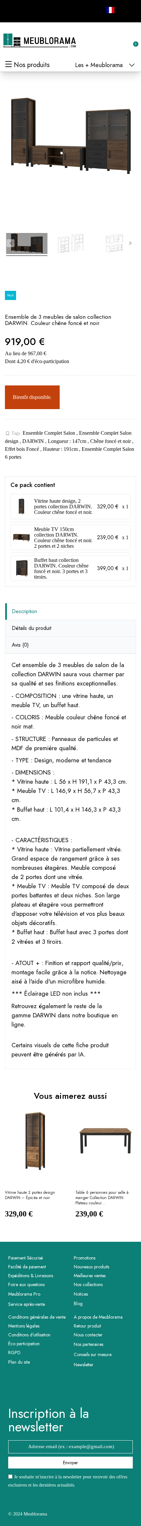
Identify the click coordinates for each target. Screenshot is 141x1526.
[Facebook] (13, 10)
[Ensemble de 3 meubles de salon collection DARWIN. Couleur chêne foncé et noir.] (26, 244)
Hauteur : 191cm (61, 449)
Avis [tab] (20, 645)
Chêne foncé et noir (111, 441)
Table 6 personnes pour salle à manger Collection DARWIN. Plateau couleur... (102, 1198)
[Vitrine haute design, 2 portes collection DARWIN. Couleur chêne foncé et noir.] (21, 506)
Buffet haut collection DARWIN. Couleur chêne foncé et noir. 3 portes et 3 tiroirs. (61, 568)
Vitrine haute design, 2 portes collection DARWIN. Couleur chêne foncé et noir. (63, 506)
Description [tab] (24, 611)
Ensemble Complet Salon (49, 433)
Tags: (13, 433)
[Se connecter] (111, 40)
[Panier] (132, 40)
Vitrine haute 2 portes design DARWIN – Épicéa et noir (30, 1195)
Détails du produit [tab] (31, 628)
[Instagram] (28, 10)
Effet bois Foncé (22, 449)
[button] (100, 40)
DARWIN (33, 441)
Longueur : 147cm (68, 441)
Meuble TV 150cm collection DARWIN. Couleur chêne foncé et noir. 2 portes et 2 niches (63, 537)
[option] (35, 1170)
